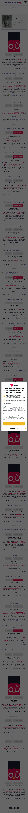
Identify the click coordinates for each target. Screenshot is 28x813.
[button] (14, 404)
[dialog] (14, 406)
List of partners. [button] (17, 411)
